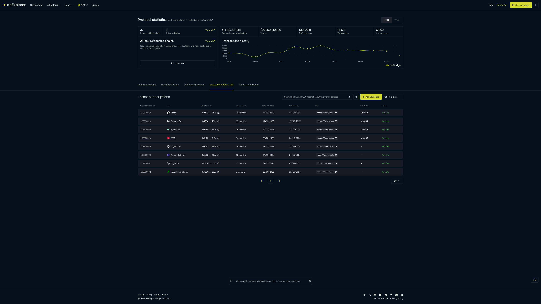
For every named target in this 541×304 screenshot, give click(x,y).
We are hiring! (145, 294)
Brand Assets (161, 294)
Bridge (95, 5)
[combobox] (397, 181)
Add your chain (177, 63)
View (363, 112)
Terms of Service (380, 298)
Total (397, 20)
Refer (491, 5)
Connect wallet (522, 5)
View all (209, 30)
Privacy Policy (396, 298)
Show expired (391, 97)
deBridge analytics (176, 20)
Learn (68, 5)
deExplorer (52, 5)
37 (141, 30)
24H (387, 20)
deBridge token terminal (200, 20)
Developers (36, 5)
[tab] (147, 87)
